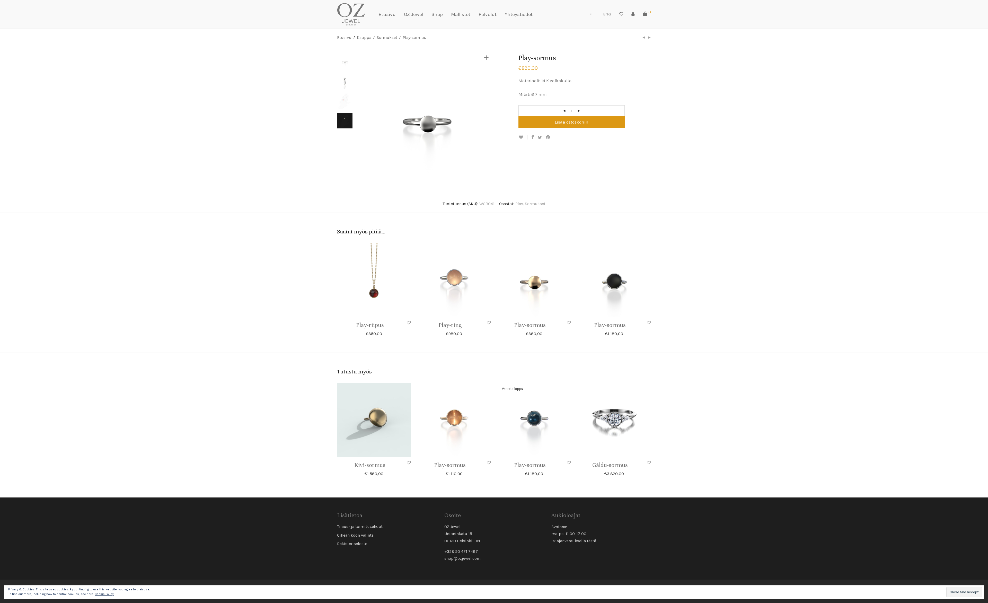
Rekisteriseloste (352, 543)
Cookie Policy (104, 594)
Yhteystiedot (519, 14)
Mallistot (460, 14)
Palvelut (488, 14)
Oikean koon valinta (355, 535)
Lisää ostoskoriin (571, 122)
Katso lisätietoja (388, 333)
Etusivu (387, 14)
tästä (591, 540)
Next (487, 117)
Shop (437, 14)
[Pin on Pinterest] (548, 137)
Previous (366, 117)
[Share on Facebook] (532, 137)
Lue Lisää (546, 464)
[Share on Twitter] (540, 137)
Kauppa (364, 37)
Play (519, 203)
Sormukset (387, 37)
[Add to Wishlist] (522, 137)
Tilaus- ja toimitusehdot (360, 526)
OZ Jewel (413, 14)
